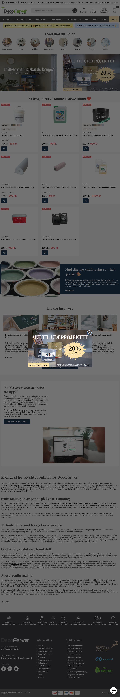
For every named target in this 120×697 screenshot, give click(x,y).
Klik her (60, 348)
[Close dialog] (89, 333)
